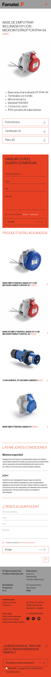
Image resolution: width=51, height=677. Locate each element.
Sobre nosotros (9, 603)
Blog (4, 591)
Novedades (7, 585)
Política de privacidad (11, 617)
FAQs (28, 591)
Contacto (6, 605)
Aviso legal (7, 614)
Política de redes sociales (13, 622)
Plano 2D (10, 140)
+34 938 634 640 (35, 614)
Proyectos (7, 588)
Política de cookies (10, 619)
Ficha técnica (12, 122)
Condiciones (34, 214)
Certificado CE (13, 131)
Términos (25, 214)
